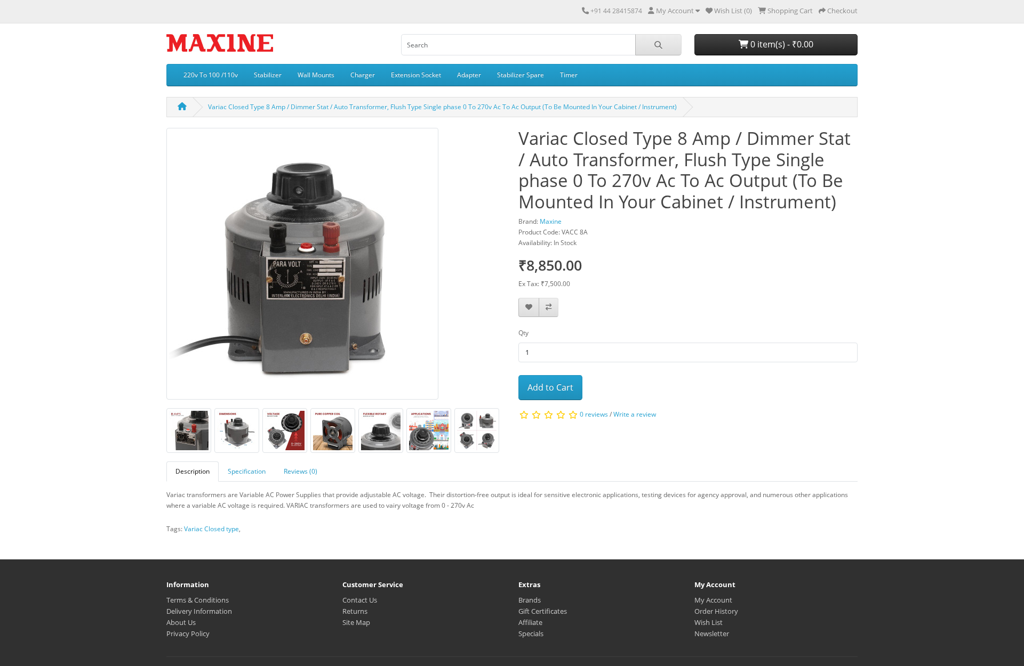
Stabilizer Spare (520, 74)
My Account (713, 600)
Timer (569, 74)
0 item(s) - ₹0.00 (780, 44)
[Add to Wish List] (528, 308)
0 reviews (594, 414)
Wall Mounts (316, 74)
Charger (362, 74)
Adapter (469, 74)
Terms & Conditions (197, 600)
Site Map (356, 622)
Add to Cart (550, 387)
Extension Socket (416, 74)
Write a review (634, 414)
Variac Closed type (211, 528)
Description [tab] (192, 471)
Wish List (708, 622)
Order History (716, 611)
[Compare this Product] (548, 308)
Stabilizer (268, 74)
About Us (181, 622)
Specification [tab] (247, 471)
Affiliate (530, 622)
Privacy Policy (188, 633)
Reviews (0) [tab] (300, 471)
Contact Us (359, 600)
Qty (523, 332)
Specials (530, 633)
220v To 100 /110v (210, 74)
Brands (529, 600)
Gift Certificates (542, 611)
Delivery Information (199, 611)
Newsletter (711, 633)
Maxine (551, 221)
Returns (354, 611)
